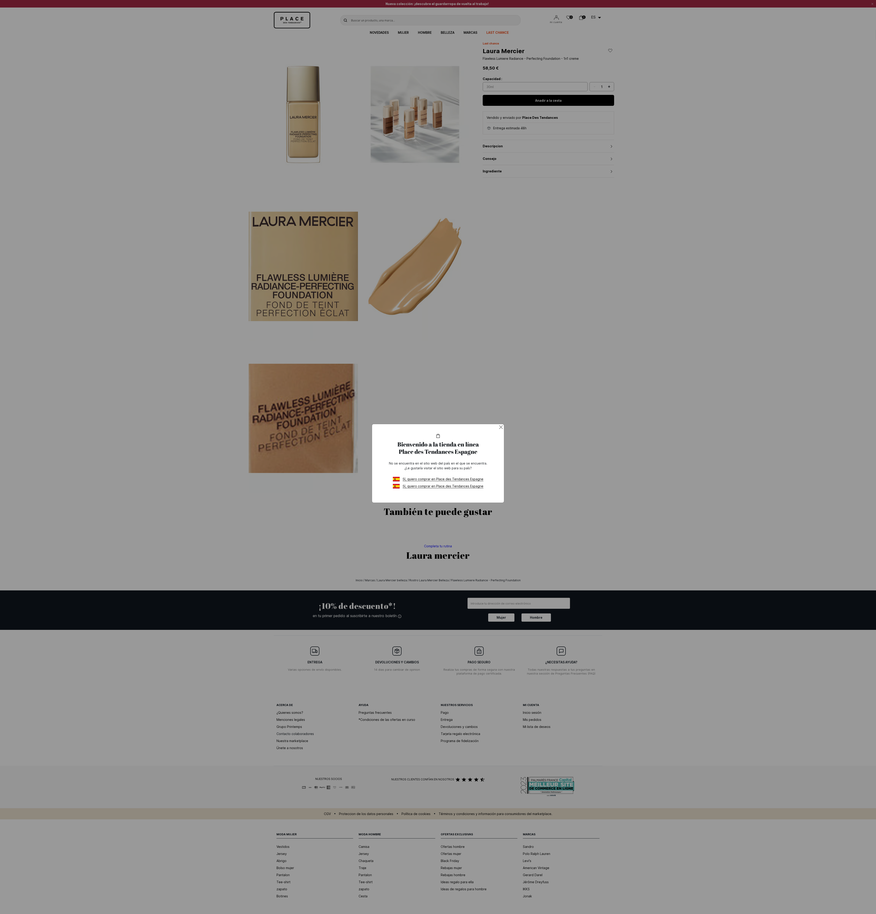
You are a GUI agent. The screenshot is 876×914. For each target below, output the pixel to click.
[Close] (501, 427)
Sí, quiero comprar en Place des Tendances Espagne (443, 479)
